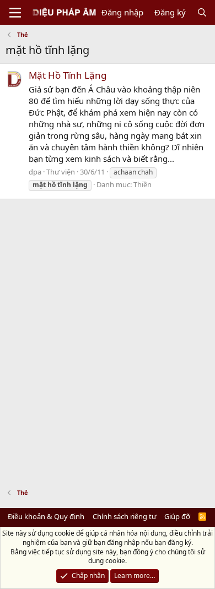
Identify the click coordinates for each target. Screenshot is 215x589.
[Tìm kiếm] (202, 12)
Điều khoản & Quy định (46, 516)
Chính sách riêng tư (125, 516)
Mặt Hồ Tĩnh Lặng (67, 75)
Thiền (142, 184)
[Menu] (15, 13)
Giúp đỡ (177, 516)
